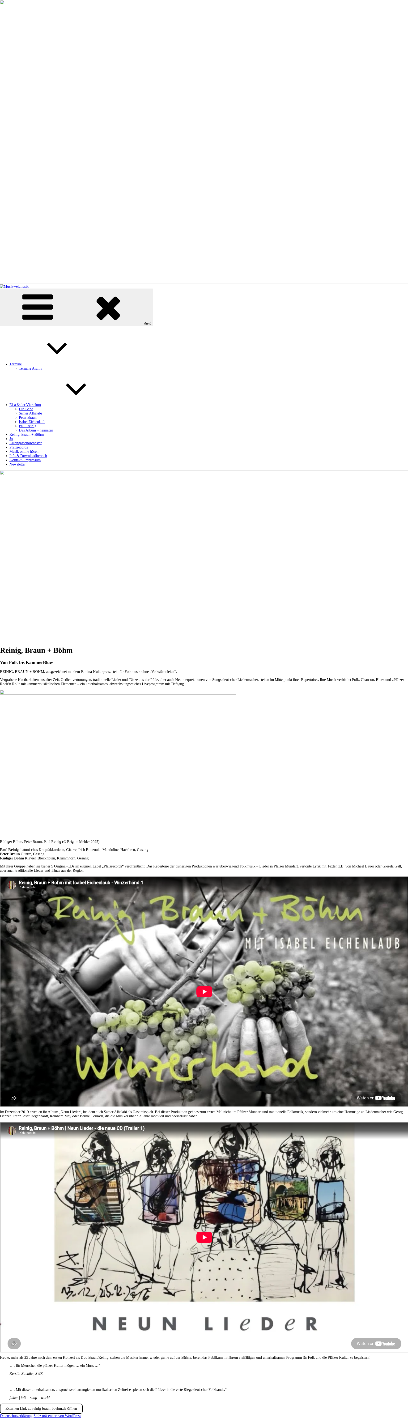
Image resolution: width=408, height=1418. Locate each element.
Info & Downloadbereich (28, 456)
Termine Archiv (30, 368)
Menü (147, 323)
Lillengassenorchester (25, 443)
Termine (15, 364)
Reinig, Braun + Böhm (26, 434)
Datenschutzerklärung (16, 1416)
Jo (11, 439)
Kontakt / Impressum (25, 460)
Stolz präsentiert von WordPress (57, 1416)
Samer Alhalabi (30, 413)
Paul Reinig (27, 426)
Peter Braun (28, 417)
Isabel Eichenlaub (32, 422)
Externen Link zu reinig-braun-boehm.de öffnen (41, 1408)
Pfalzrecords (18, 447)
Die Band (26, 409)
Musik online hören (23, 451)
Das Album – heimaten (36, 430)
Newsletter (17, 464)
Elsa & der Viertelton (25, 405)
